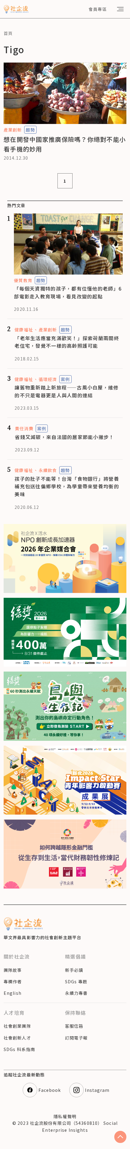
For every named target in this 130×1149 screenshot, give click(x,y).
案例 (65, 379)
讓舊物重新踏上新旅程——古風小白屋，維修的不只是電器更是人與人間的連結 (67, 391)
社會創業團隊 (17, 1026)
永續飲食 (48, 470)
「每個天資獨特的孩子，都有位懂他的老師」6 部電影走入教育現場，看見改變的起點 (68, 292)
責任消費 (24, 428)
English (12, 993)
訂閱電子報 (76, 1038)
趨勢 (30, 130)
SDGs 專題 (76, 981)
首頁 (8, 33)
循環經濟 (48, 379)
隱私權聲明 (65, 1116)
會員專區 (98, 9)
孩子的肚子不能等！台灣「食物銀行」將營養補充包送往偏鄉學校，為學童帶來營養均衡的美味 (67, 486)
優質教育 (23, 280)
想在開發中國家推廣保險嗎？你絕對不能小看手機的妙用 (65, 144)
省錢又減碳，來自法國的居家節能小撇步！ (64, 437)
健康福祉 (24, 330)
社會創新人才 (17, 1038)
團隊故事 (13, 970)
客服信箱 (74, 1026)
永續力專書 (76, 993)
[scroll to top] (120, 1137)
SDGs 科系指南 (19, 1049)
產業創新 (13, 130)
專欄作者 (13, 981)
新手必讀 (74, 970)
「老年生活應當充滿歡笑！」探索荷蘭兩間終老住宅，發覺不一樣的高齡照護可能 (67, 342)
